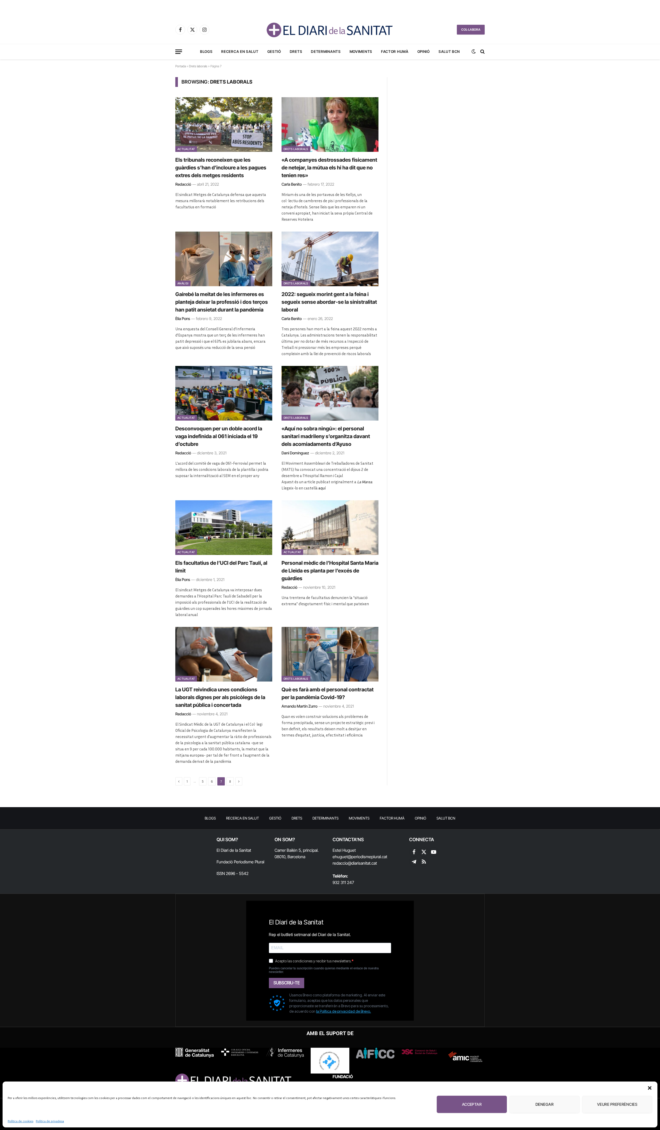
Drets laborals (198, 66)
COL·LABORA (470, 29)
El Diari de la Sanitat (234, 850)
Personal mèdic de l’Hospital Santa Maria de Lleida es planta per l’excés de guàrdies (330, 571)
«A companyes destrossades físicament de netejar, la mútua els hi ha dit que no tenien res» (329, 167)
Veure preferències (617, 1104)
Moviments (361, 51)
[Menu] (178, 52)
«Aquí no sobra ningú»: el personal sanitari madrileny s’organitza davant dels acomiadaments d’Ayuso (326, 436)
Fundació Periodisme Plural (240, 861)
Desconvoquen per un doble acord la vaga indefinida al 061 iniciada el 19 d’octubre (218, 436)
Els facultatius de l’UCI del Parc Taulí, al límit (221, 567)
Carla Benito (292, 184)
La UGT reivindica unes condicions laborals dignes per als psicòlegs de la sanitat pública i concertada (220, 697)
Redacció (183, 184)
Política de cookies (20, 1121)
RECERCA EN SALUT (239, 51)
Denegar (544, 1104)
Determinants (326, 51)
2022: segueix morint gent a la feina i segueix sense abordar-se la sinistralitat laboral (329, 302)
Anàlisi (182, 283)
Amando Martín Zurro (299, 706)
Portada (180, 66)
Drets (296, 51)
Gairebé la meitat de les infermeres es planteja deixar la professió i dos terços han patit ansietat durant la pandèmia (221, 302)
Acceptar (472, 1104)
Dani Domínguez (295, 453)
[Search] (482, 52)
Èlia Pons (182, 318)
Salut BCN (449, 51)
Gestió (274, 51)
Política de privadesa (50, 1121)
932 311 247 (343, 882)
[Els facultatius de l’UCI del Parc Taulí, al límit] (223, 527)
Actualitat (186, 149)
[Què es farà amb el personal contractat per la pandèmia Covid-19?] (330, 654)
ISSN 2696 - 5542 (233, 873)
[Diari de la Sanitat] (330, 29)
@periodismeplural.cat (367, 856)
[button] (649, 1088)
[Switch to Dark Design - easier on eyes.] (473, 51)
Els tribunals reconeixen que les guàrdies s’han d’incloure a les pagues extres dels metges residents (220, 167)
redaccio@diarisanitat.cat (355, 863)
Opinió (423, 51)
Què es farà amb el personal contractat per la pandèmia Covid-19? (328, 693)
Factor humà (395, 51)
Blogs (206, 51)
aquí (322, 488)
